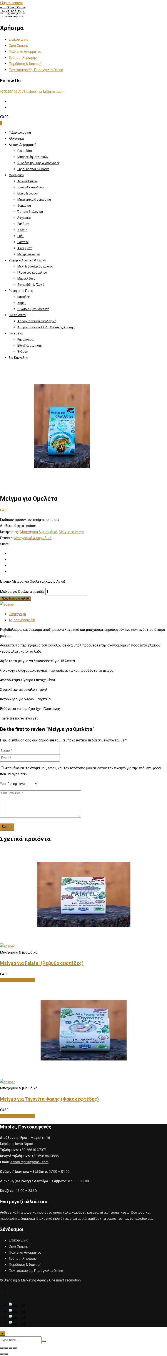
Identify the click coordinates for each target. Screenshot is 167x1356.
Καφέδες (23, 297)
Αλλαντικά (16, 139)
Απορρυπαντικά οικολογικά (36, 321)
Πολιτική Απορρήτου (25, 52)
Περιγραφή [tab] (17, 614)
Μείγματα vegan (28, 254)
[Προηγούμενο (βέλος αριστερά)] (1, 1354)
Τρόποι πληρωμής (23, 58)
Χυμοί (21, 303)
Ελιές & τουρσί (27, 193)
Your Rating (8, 784)
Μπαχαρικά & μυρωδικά (34, 199)
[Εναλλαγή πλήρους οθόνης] (6, 1348)
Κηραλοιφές (26, 339)
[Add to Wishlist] (7, 604)
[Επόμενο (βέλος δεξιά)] (6, 1354)
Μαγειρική (16, 175)
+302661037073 (12, 92)
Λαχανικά (24, 217)
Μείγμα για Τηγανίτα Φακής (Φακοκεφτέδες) (49, 1099)
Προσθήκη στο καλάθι (15, 598)
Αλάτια (22, 230)
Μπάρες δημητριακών (32, 157)
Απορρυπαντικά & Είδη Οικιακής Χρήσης (46, 327)
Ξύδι (20, 236)
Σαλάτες (23, 224)
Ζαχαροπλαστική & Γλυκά (27, 260)
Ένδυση (22, 351)
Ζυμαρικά (24, 205)
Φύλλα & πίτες (27, 181)
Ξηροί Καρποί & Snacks (33, 169)
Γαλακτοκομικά (20, 133)
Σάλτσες (23, 242)
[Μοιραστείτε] (10, 1348)
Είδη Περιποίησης (30, 345)
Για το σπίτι (17, 315)
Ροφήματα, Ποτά (21, 291)
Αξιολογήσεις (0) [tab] (22, 620)
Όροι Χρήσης (19, 45)
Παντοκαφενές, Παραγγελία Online (36, 70)
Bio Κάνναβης (18, 358)
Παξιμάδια (24, 151)
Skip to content (11, 3)
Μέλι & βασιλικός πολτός (35, 266)
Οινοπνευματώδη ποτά (33, 309)
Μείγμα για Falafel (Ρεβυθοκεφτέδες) (42, 963)
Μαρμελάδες (26, 278)
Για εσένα (16, 333)
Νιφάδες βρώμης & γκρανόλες (38, 163)
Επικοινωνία (18, 39)
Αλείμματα (24, 248)
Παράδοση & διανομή (25, 64)
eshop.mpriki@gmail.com (45, 92)
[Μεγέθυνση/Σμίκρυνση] (1, 1348)
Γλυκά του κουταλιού (32, 272)
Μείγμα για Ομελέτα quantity (22, 592)
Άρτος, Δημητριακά (22, 145)
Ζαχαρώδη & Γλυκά (30, 284)
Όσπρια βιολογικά (30, 211)
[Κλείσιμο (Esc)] (15, 1348)
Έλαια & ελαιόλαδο (30, 187)
